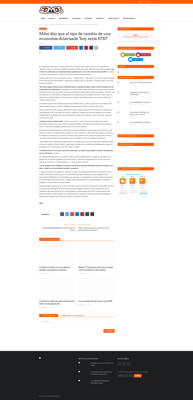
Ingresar (140, 2)
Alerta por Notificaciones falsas (141, 82)
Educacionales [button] (129, 18)
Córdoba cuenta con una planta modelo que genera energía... (54, 268)
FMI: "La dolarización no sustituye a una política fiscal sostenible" (93, 229)
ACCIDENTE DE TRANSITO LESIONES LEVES (100, 382)
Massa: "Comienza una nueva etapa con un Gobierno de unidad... (95, 268)
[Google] (72, 214)
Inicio (40, 24)
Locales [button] (51, 18)
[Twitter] (67, 214)
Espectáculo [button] (113, 18)
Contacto (42, 2)
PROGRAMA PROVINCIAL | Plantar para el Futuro (58, 229)
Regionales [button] (63, 18)
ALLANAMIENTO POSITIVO (140, 102)
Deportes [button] (100, 18)
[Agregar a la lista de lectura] (96, 48)
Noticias (46, 24)
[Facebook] (62, 214)
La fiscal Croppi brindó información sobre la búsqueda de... (57, 302)
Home (43, 18)
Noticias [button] (88, 18)
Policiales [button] (76, 18)
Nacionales (53, 24)
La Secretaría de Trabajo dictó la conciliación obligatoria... (101, 373)
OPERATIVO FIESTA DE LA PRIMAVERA (139, 93)
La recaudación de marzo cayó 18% (95, 301)
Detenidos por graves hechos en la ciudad (102, 364)
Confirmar (109, 331)
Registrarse (149, 2)
